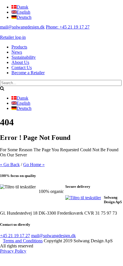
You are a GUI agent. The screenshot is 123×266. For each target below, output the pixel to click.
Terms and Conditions (23, 240)
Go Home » (34, 164)
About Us (20, 62)
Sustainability (23, 57)
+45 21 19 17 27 (15, 235)
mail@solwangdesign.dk (22, 27)
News (16, 52)
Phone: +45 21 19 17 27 (68, 27)
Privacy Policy (13, 251)
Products (19, 47)
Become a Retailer (28, 72)
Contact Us (21, 67)
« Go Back (10, 164)
